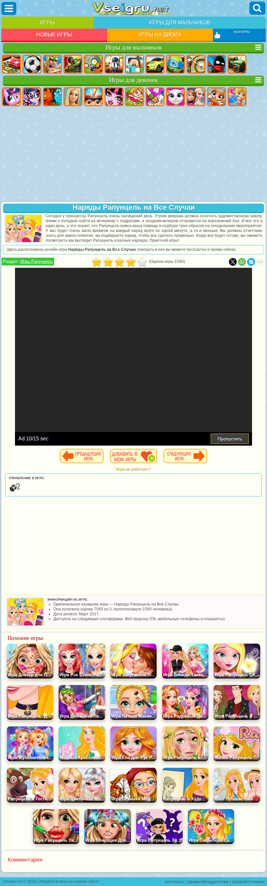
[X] (233, 262)
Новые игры (54, 34)
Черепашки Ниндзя (175, 64)
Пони (11, 96)
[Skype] (251, 262)
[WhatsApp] (242, 262)
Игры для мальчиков (179, 22)
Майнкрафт (134, 64)
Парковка (11, 64)
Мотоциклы (196, 64)
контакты (174, 881)
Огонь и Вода (52, 96)
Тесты (93, 96)
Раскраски (155, 96)
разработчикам (248, 881)
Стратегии (52, 64)
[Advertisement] (133, 154)
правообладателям (208, 881)
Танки (72, 64)
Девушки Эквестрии (31, 96)
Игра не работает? (133, 469)
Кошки (216, 96)
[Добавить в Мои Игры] (133, 456)
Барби (72, 96)
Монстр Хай (114, 96)
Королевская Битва (114, 64)
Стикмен (216, 64)
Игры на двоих (160, 34)
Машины (155, 64)
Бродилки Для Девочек (134, 96)
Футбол (31, 64)
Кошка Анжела (175, 96)
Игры (47, 22)
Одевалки (237, 96)
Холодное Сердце (196, 96)
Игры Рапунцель (36, 261)
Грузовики (237, 64)
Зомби (93, 64)
